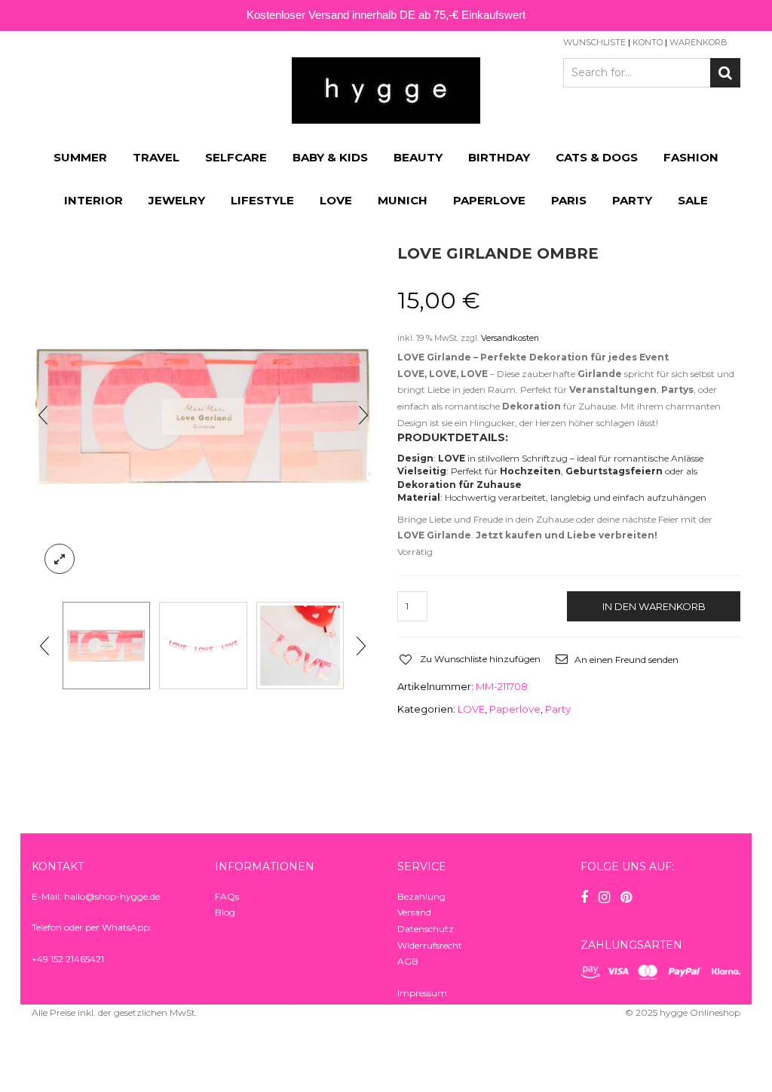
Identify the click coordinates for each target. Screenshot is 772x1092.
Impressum (422, 992)
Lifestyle (262, 200)
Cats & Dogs (597, 157)
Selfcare (236, 157)
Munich (402, 200)
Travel (156, 157)
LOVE (336, 200)
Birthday (499, 157)
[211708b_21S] (106, 645)
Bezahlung (421, 896)
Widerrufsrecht (429, 945)
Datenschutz (425, 928)
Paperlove (489, 200)
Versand (414, 912)
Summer (80, 157)
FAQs (227, 896)
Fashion (690, 157)
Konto (648, 42)
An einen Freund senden (626, 659)
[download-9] (203, 645)
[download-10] (300, 645)
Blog (225, 912)
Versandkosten (510, 338)
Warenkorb (698, 42)
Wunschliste (594, 42)
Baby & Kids (330, 157)
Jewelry (177, 200)
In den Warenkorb (654, 606)
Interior (93, 200)
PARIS (569, 200)
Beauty (418, 157)
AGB (407, 961)
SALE (693, 200)
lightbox (59, 559)
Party (632, 200)
